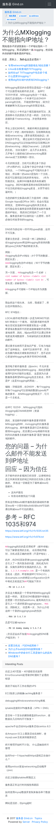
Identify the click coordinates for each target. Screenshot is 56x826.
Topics (38, 818)
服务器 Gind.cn (12, 4)
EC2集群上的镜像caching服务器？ (24, 693)
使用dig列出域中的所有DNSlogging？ (28, 79)
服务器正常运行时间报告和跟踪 (22, 784)
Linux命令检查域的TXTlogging (25, 68)
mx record (11, 19)
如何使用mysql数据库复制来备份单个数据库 (27, 794)
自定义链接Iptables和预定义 (20, 777)
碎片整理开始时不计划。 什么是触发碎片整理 (27, 746)
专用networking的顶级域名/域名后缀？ (29, 65)
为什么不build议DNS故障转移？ (25, 649)
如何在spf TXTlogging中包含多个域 (27, 72)
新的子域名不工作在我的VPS (20, 685)
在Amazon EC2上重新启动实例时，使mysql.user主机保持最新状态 (25, 735)
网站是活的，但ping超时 (18, 803)
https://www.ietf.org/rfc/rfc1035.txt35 (26, 530)
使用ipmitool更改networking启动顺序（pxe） (25, 768)
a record (22, 16)
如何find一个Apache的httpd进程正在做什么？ (27, 757)
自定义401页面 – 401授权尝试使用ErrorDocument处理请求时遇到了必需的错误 (27, 675)
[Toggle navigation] (49, 4)
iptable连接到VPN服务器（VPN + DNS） (27, 708)
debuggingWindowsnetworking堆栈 (25, 700)
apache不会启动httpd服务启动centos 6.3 (27, 726)
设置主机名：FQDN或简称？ (23, 645)
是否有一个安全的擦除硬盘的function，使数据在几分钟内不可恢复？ (27, 717)
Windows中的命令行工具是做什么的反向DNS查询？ (30, 654)
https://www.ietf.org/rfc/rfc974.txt (24, 536)
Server (26, 821)
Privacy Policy (40, 821)
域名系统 (12, 16)
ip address (34, 16)
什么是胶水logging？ (19, 76)
